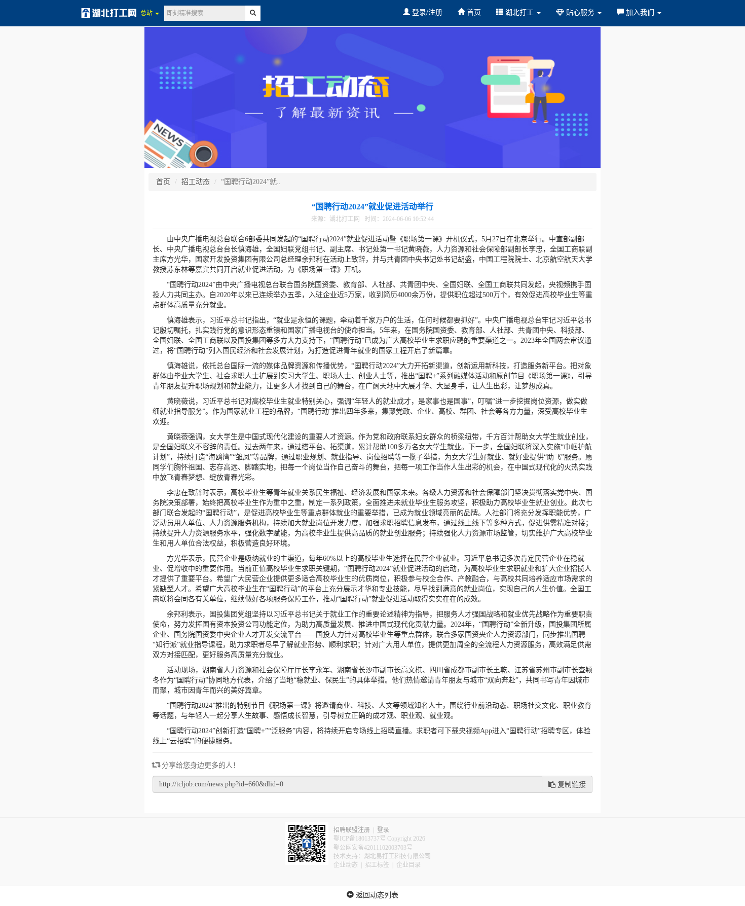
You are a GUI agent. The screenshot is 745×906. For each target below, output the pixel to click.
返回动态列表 (376, 895)
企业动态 (345, 864)
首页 (473, 12)
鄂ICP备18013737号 (359, 838)
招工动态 (195, 182)
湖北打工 (519, 12)
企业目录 (408, 864)
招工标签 (377, 864)
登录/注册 (426, 12)
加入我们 (640, 12)
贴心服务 (580, 12)
